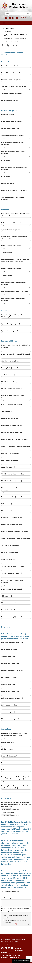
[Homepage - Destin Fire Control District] (16, 6)
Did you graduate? (11, 223)
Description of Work (11, 425)
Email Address (9, 100)
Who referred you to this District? (13, 198)
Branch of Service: (7, 742)
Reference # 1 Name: (12, 643)
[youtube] (6, 18)
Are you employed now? (13, 135)
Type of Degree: (10, 230)
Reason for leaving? (11, 524)
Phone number (9, 418)
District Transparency (7, 952)
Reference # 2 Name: (12, 670)
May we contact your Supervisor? (12, 397)
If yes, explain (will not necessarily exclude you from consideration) (15, 787)
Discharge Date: (7, 749)
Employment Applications (11, 41)
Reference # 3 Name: (12, 698)
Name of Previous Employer (14, 439)
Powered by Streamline (8, 957)
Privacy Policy (18, 950)
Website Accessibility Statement (10, 955)
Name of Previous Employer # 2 (15, 531)
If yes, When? (5, 160)
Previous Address (11, 80)
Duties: (3, 770)
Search (28, 13)
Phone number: (10, 663)
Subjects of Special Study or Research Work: (14, 316)
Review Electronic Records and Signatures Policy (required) (15, 910)
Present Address (10, 73)
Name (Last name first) (12, 66)
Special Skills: (9, 331)
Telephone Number (11, 93)
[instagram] (13, 18)
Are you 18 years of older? (13, 86)
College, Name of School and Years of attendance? (14, 238)
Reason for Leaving (11, 432)
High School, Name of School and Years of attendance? (15, 215)
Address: (8, 656)
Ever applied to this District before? (13, 152)
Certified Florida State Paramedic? (13, 299)
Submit (4, 929)
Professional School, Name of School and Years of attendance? (15, 261)
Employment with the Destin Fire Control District (15, 34)
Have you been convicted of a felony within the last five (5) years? (16, 778)
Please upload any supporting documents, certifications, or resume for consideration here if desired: (16, 804)
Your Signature (10, 891)
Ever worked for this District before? (14, 168)
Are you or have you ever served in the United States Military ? (14, 734)
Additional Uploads (7, 813)
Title (6, 411)
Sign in (17, 957)
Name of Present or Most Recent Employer (16, 346)
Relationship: (9, 649)
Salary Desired (10, 128)
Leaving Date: (9, 368)
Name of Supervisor (11, 405)
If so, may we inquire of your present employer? (13, 143)
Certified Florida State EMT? (14, 291)
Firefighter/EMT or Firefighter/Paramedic (16, 38)
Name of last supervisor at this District (14, 190)
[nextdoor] (10, 18)
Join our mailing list (21, 961)
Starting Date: (10, 361)
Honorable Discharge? (9, 756)
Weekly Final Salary (11, 389)
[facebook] (17, 18)
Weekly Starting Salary (12, 382)
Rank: (3, 763)
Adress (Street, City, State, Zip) (15, 354)
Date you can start (11, 121)
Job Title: (8, 375)
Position (7, 115)
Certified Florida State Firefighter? (13, 283)
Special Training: (10, 324)
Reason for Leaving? (8, 183)
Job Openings (7, 31)
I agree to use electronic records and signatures (16, 921)
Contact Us (24, 18)
